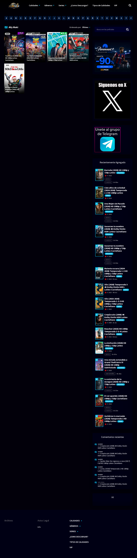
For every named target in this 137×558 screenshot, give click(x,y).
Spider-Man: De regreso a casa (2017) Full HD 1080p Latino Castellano (114, 462)
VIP (115, 5)
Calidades (33, 5)
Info (39, 527)
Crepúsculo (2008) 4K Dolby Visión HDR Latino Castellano (112, 447)
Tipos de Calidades (101, 5)
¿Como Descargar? (79, 5)
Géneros (48, 5)
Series (61, 5)
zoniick (100, 444)
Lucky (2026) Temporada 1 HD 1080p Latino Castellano (113, 469)
